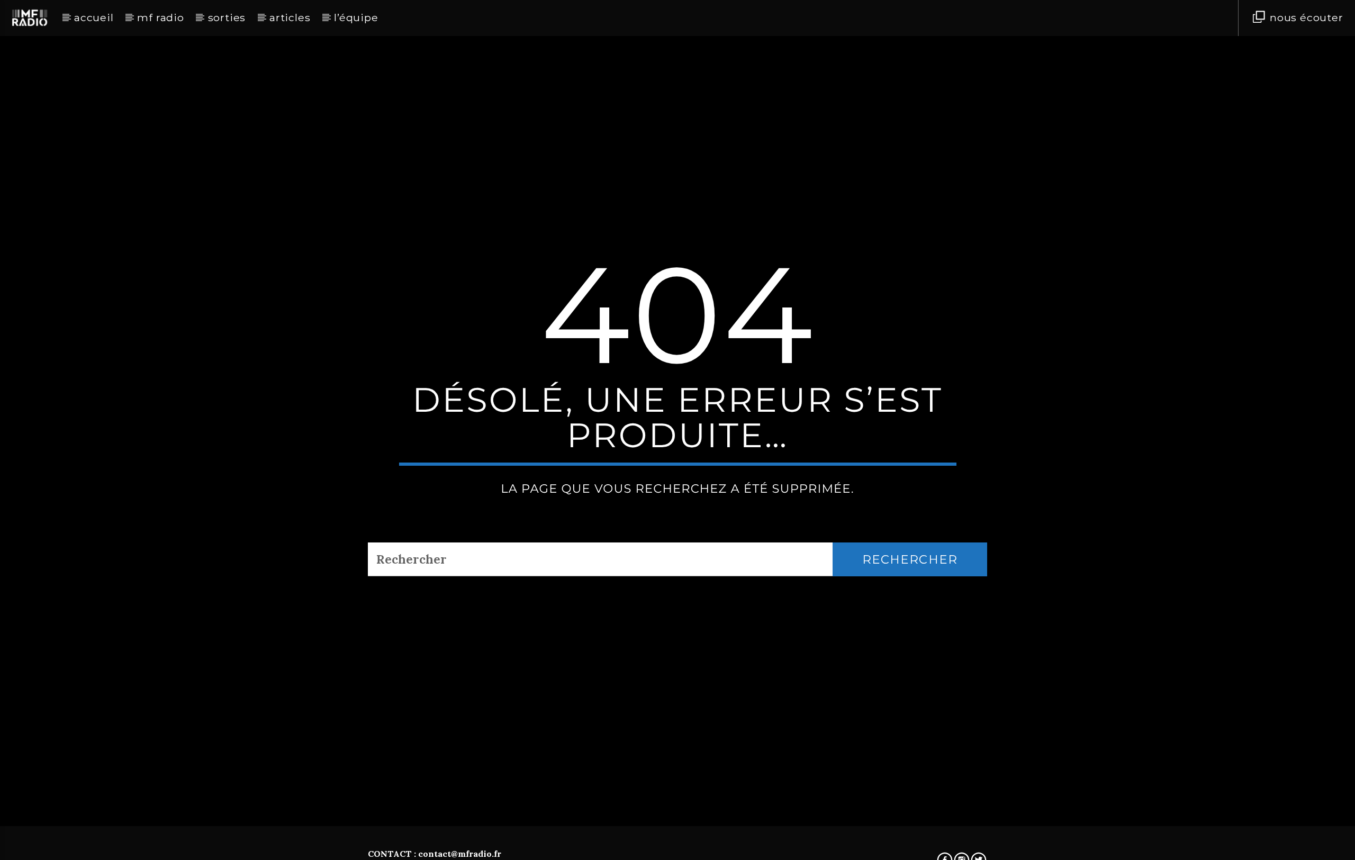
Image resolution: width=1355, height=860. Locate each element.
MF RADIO (160, 17)
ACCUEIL (94, 17)
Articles (289, 17)
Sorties (227, 17)
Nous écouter (1305, 17)
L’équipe (356, 17)
